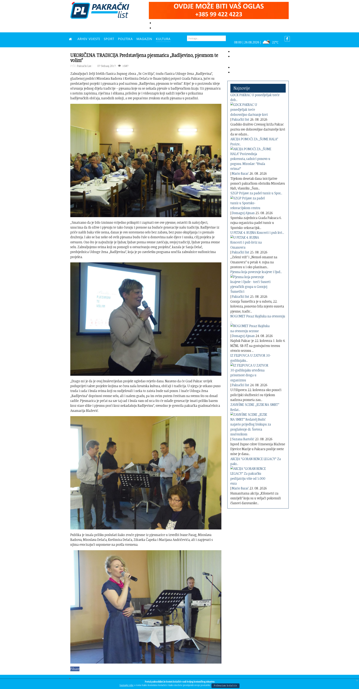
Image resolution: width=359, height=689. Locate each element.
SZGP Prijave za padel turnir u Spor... (256, 193)
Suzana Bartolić (243, 439)
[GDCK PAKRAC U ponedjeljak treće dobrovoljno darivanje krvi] (250, 109)
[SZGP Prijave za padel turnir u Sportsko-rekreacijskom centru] (250, 202)
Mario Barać (240, 173)
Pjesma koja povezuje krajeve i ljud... (256, 272)
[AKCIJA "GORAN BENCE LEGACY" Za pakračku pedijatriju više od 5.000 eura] (250, 475)
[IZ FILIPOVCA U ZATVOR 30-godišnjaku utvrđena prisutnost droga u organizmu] (250, 372)
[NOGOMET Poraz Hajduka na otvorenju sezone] (250, 327)
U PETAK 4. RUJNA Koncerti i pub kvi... (257, 232)
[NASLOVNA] (71, 38)
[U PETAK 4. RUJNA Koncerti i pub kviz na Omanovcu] (250, 241)
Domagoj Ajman (243, 213)
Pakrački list (240, 119)
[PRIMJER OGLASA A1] (219, 9)
